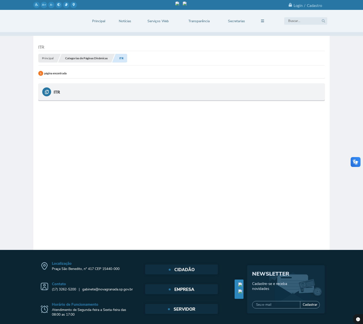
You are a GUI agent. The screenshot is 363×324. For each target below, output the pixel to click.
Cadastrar (310, 305)
